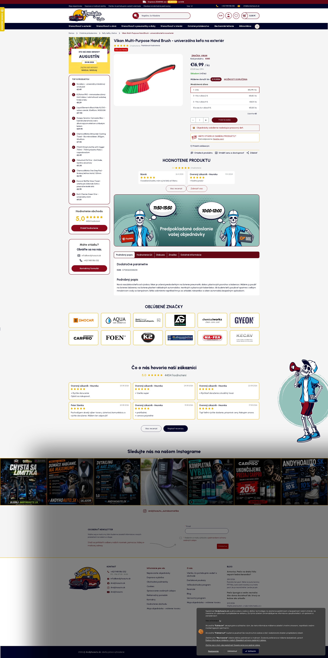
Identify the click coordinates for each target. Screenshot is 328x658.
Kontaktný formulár (89, 268)
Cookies (150, 586)
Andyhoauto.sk (118, 583)
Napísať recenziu (176, 428)
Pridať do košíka (225, 120)
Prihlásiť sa (222, 546)
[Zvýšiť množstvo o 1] (205, 120)
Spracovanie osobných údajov (161, 590)
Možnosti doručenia (235, 79)
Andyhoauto (117, 592)
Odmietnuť (232, 651)
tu (220, 621)
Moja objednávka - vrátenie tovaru (163, 608)
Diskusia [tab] (160, 254)
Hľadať (135, 16)
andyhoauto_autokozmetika (163, 510)
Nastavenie (213, 651)
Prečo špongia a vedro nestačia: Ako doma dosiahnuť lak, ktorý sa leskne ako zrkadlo (243, 595)
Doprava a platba (155, 577)
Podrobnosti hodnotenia (150, 45)
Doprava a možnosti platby (95, 6)
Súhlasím (252, 651)
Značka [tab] (173, 254)
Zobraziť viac (197, 188)
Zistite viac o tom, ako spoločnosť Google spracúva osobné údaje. (233, 645)
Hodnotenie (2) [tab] (144, 254)
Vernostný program (196, 598)
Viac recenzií (176, 188)
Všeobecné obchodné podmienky (157, 6)
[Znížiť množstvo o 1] (193, 120)
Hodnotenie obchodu (157, 604)
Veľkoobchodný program (199, 585)
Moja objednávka (75, 6)
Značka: (199, 55)
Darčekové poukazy (196, 580)
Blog (189, 593)
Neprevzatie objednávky (158, 573)
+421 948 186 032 (119, 572)
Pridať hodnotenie (89, 228)
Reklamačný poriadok (157, 595)
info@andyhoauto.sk (121, 578)
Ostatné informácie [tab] (191, 254)
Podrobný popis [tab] (124, 254)
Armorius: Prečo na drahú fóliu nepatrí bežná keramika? (241, 573)
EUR (220, 16)
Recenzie (191, 589)
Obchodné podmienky (157, 582)
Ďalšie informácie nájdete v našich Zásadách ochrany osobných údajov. (236, 640)
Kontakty (151, 599)
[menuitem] (80, 26)
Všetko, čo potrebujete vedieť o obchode (124, 6)
